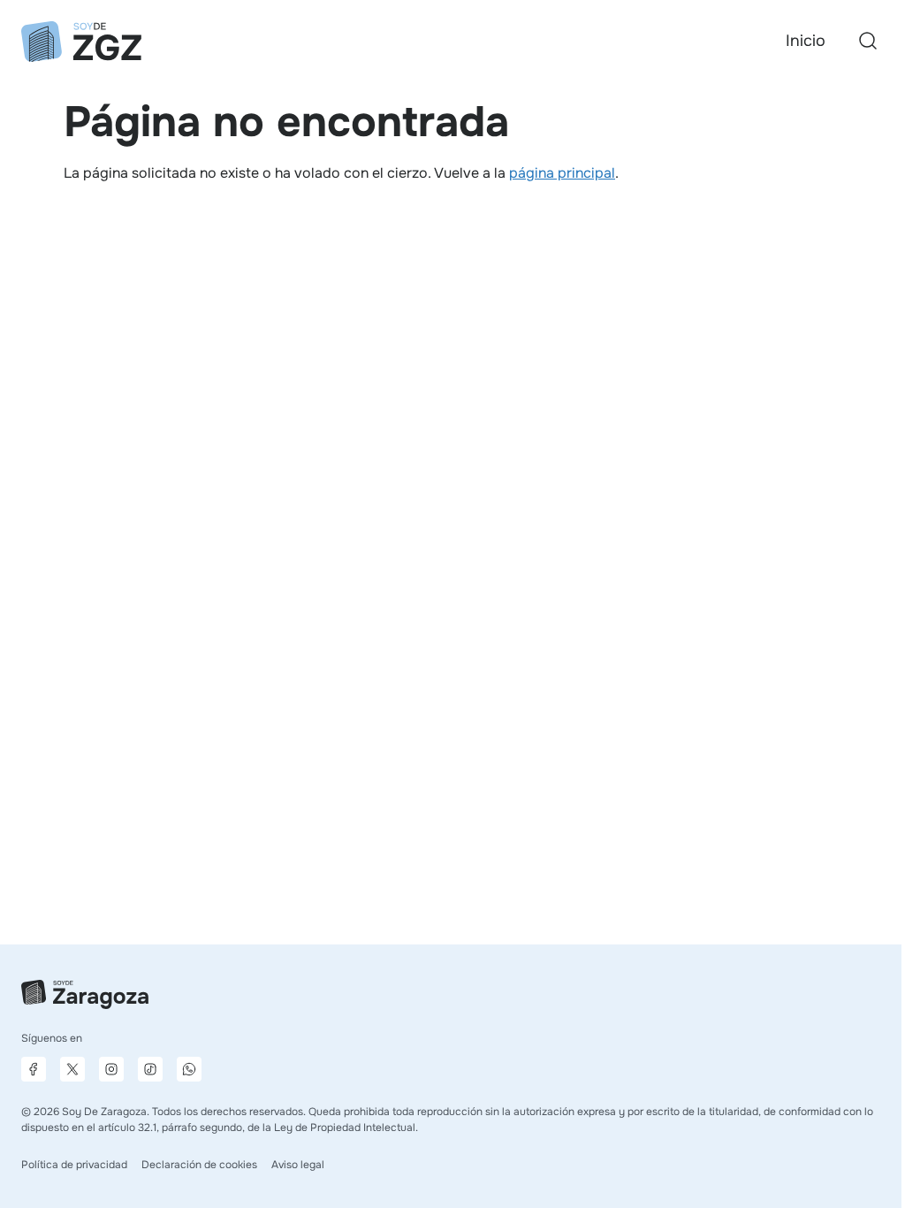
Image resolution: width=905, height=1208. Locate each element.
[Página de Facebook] (33, 1069)
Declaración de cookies (199, 1165)
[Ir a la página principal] (81, 41)
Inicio (805, 40)
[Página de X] (72, 1069)
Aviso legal (297, 1165)
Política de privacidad (74, 1165)
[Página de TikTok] (150, 1069)
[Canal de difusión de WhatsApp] (189, 1069)
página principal (562, 173)
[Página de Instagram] (111, 1069)
